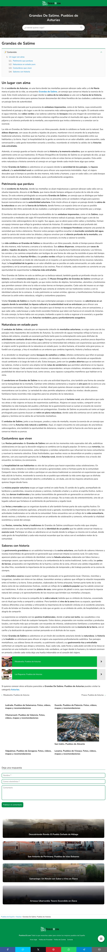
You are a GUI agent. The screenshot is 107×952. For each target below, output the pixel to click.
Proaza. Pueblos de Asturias (93, 695)
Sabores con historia (21, 71)
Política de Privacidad (45, 940)
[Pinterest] (53, 949)
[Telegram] (84, 949)
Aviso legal (33, 940)
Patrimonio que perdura (23, 61)
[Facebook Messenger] (23, 949)
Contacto (70, 940)
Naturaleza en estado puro (24, 64)
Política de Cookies (60, 940)
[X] (38, 949)
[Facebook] (7, 949)
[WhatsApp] (68, 949)
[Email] (99, 949)
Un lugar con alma (16, 57)
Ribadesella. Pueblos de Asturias (16, 695)
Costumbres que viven (22, 68)
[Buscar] (80, 27)
